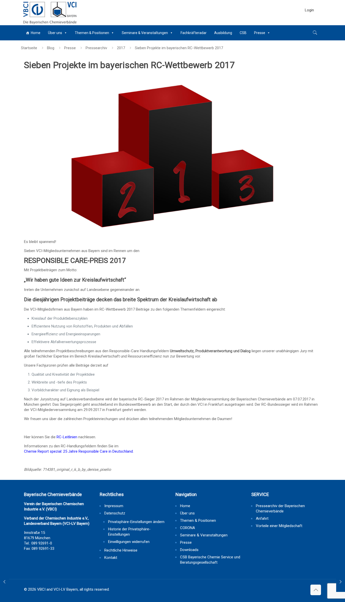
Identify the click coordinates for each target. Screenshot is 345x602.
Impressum (113, 506)
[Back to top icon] (315, 590)
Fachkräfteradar (194, 33)
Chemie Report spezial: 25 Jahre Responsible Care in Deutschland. (79, 451)
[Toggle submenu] (309, 22)
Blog (50, 48)
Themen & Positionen (92, 33)
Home (35, 33)
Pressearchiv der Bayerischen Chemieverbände (280, 508)
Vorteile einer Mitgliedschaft (279, 526)
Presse (259, 33)
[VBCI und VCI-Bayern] (49, 12)
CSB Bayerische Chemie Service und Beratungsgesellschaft (210, 560)
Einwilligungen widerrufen (129, 541)
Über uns (55, 33)
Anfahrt (262, 518)
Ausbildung (223, 33)
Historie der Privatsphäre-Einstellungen (129, 532)
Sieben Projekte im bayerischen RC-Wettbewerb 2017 (179, 48)
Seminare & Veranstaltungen (145, 33)
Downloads (189, 550)
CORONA (187, 528)
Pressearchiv (96, 48)
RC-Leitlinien (67, 437)
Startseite (29, 48)
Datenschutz (114, 513)
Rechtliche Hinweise (120, 550)
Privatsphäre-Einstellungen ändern (136, 521)
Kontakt (110, 557)
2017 (121, 48)
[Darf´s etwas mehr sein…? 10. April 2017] (4, 582)
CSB (243, 33)
